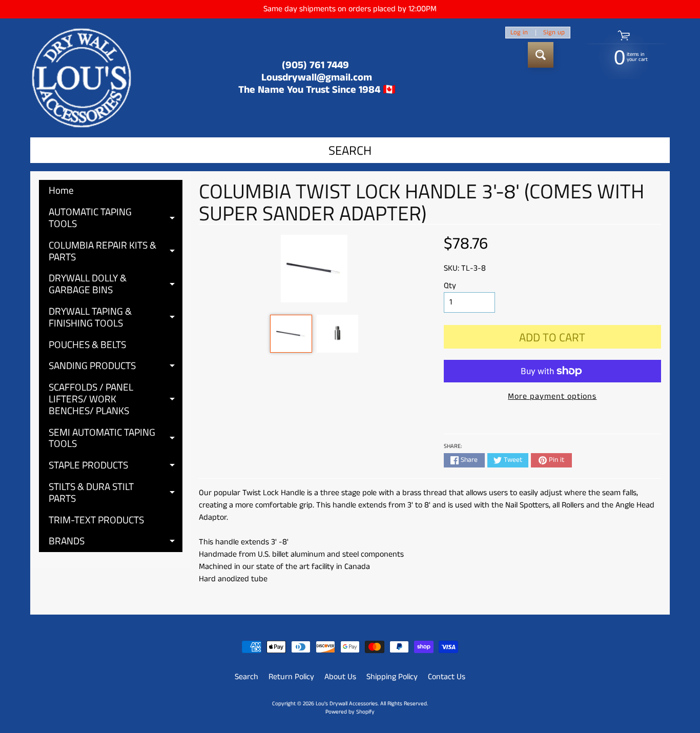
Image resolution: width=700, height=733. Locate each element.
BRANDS (115, 542)
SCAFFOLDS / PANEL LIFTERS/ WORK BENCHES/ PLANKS (115, 398)
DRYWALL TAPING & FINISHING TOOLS (115, 317)
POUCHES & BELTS (87, 344)
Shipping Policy (392, 677)
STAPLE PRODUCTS (115, 466)
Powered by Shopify (350, 712)
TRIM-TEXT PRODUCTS (96, 519)
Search (246, 677)
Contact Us (446, 677)
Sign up (554, 32)
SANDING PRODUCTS (115, 367)
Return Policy (291, 677)
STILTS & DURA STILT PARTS (115, 493)
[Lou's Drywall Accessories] (81, 78)
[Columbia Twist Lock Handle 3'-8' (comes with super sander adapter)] (291, 334)
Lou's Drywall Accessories (347, 704)
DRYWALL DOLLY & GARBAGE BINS (115, 284)
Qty (450, 286)
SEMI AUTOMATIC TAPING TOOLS (115, 438)
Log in (519, 32)
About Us (340, 677)
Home (61, 189)
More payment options (552, 396)
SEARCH (350, 150)
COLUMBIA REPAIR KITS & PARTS (115, 251)
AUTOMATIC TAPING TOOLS (115, 218)
